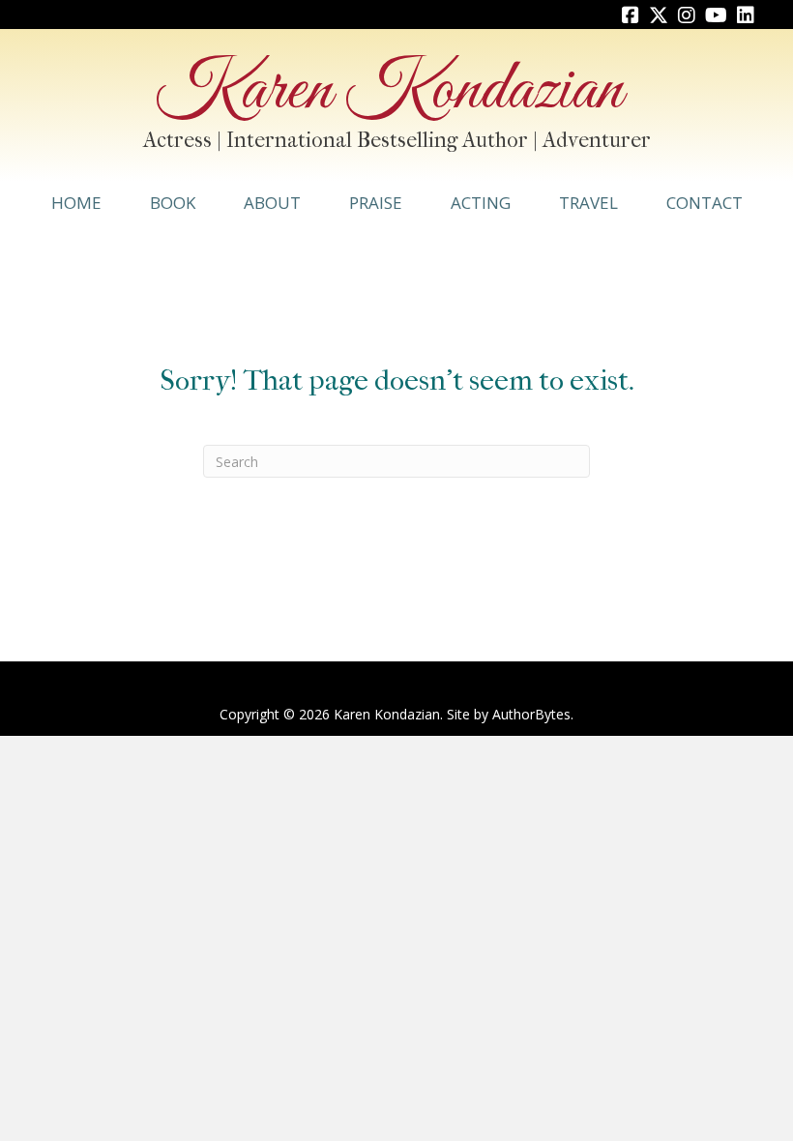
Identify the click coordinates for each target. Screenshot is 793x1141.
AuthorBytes (531, 714)
